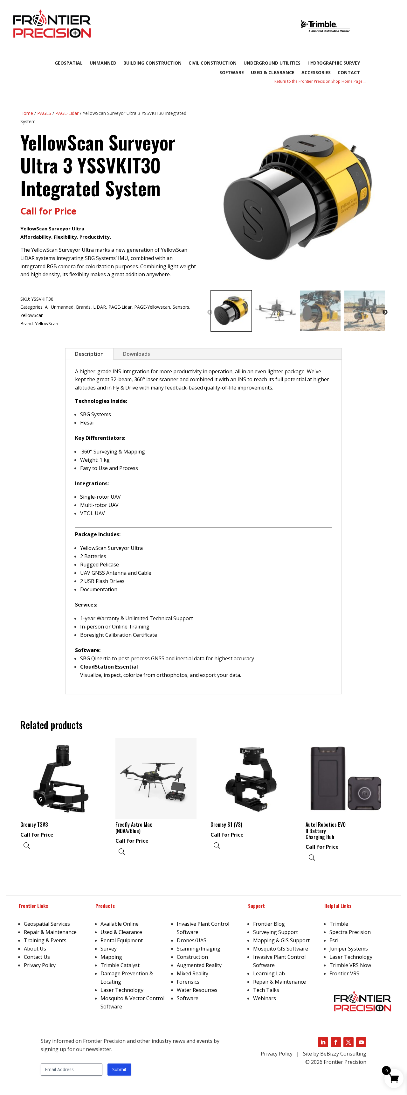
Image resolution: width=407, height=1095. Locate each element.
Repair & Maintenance (50, 932)
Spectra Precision (350, 932)
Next (385, 312)
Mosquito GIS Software (280, 948)
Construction (192, 956)
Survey (108, 948)
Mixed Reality (192, 973)
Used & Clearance (272, 72)
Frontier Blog (269, 923)
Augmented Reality (199, 965)
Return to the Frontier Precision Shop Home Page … (320, 81)
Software (231, 72)
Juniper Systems (348, 948)
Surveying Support (275, 932)
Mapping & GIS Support (281, 940)
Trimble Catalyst (120, 965)
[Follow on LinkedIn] (323, 1042)
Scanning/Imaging (198, 948)
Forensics (188, 981)
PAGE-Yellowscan (152, 307)
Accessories (316, 72)
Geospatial (69, 63)
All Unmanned (59, 307)
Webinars (264, 998)
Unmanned (103, 63)
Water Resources (197, 989)
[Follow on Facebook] (336, 1042)
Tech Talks (266, 989)
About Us (35, 948)
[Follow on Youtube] (361, 1042)
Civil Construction (213, 63)
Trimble (338, 923)
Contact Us (37, 956)
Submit (119, 1069)
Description (89, 353)
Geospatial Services (47, 923)
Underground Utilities (272, 63)
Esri (333, 940)
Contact (349, 72)
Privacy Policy (40, 965)
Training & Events (45, 940)
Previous (210, 312)
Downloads (136, 353)
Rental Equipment (121, 940)
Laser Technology (121, 989)
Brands (83, 307)
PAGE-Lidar (67, 113)
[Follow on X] (348, 1042)
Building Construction (152, 63)
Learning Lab (269, 973)
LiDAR (99, 307)
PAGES (44, 113)
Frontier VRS (344, 973)
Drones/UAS (191, 940)
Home (26, 113)
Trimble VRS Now (350, 965)
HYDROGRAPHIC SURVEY (333, 63)
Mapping (111, 956)
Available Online (119, 923)
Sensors (181, 307)
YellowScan (32, 315)
